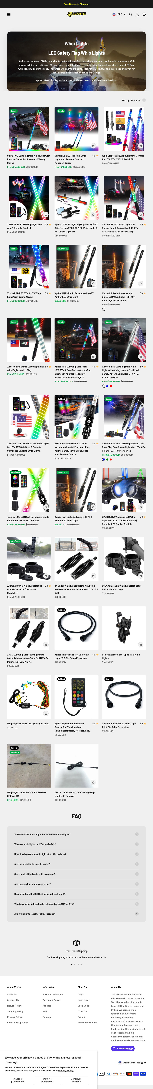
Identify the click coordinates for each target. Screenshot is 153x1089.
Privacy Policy (14, 1017)
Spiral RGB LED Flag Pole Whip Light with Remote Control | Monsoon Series (70, 159)
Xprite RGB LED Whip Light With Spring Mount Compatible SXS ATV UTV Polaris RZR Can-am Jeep (120, 228)
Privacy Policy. (66, 1070)
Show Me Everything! (47, 1080)
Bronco (81, 1017)
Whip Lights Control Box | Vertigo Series (28, 723)
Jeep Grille (83, 1005)
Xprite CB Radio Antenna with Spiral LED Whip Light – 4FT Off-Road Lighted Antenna (119, 297)
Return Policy (14, 1005)
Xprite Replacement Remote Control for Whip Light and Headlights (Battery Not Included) (72, 727)
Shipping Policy (15, 1011)
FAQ (45, 1011)
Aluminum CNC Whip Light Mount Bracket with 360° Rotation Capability (24, 589)
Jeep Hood (83, 1000)
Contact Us (13, 1000)
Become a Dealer (52, 1000)
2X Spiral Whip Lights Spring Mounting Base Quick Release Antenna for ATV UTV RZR (76, 589)
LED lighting (122, 1005)
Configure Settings (76, 1080)
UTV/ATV (82, 1011)
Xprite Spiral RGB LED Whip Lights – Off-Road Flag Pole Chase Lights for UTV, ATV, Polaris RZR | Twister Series (124, 447)
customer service (130, 1036)
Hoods (136, 1005)
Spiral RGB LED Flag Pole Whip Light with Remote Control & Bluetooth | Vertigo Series (28, 159)
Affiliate (47, 1005)
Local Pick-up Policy (18, 1022)
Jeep (80, 994)
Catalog (47, 1017)
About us (12, 994)
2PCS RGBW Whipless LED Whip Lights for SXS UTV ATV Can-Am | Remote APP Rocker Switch (119, 520)
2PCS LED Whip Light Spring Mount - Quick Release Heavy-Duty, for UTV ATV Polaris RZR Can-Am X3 (27, 658)
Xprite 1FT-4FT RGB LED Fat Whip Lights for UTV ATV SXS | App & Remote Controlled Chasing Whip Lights (28, 447)
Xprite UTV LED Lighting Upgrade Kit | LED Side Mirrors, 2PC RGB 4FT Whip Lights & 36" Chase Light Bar (76, 228)
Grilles (114, 1009)
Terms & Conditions (53, 994)
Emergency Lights (87, 1022)
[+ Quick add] (46, 145)
